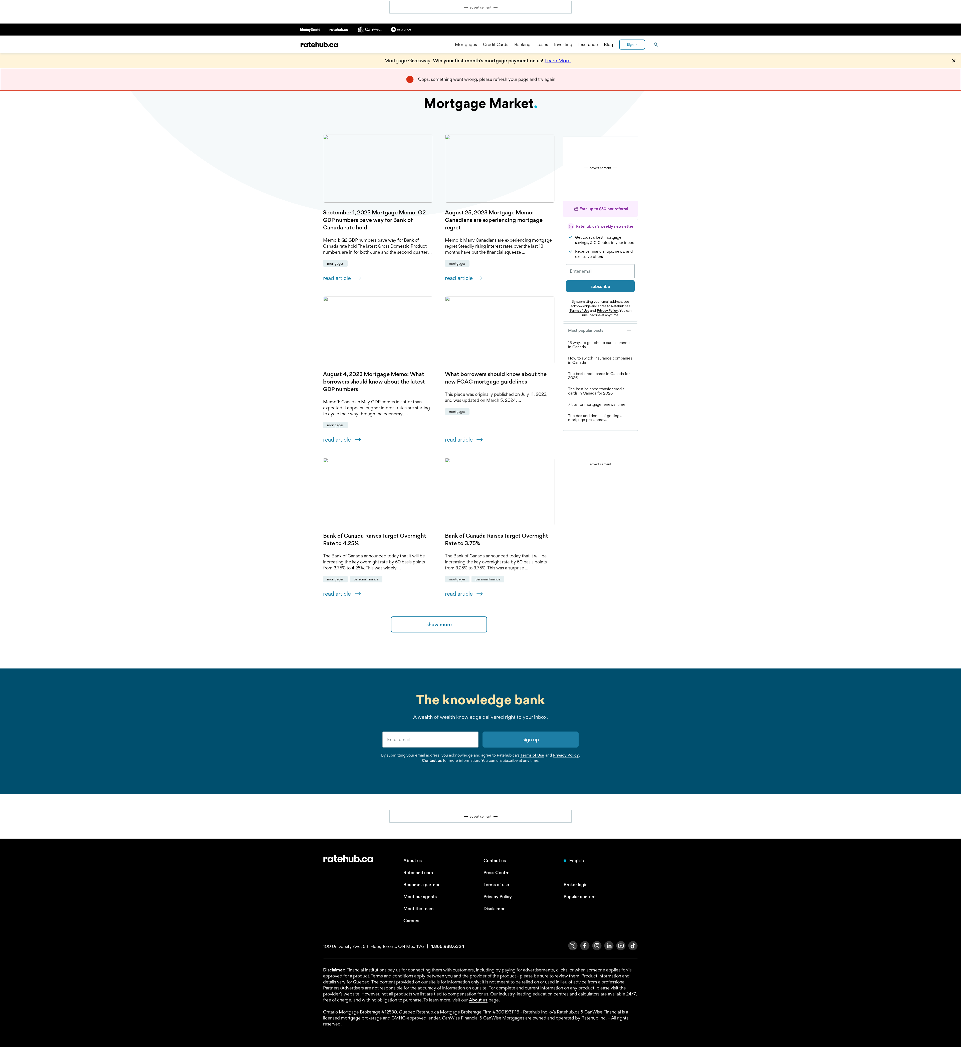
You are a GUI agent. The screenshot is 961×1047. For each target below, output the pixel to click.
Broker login (576, 884)
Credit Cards (495, 44)
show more (439, 624)
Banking (522, 44)
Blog (608, 44)
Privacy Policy (607, 310)
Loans (542, 44)
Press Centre (497, 872)
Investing (563, 44)
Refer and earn (418, 872)
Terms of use (496, 884)
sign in (632, 45)
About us (412, 860)
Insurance (588, 44)
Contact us (432, 760)
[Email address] (600, 271)
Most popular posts (585, 330)
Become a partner (421, 884)
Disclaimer (494, 908)
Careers (411, 920)
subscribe (600, 286)
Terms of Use (579, 310)
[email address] (430, 740)
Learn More (558, 61)
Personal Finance (366, 579)
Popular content (580, 896)
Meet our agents (420, 896)
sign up (531, 740)
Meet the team (418, 908)
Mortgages (466, 44)
